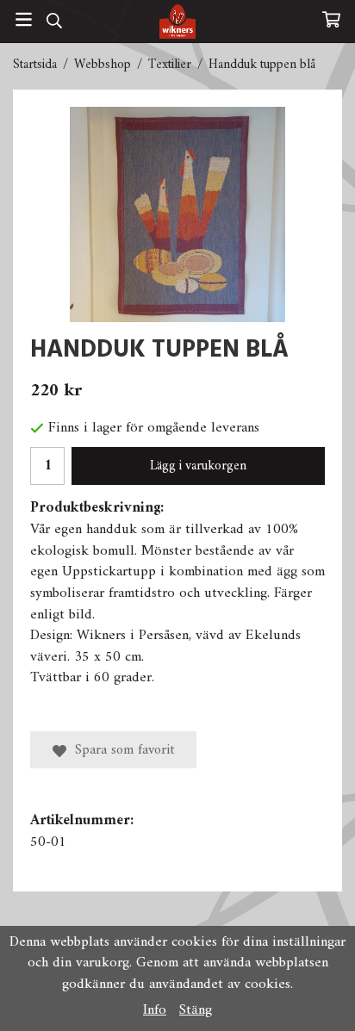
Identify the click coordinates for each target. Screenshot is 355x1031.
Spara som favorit (120, 750)
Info (154, 1010)
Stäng (195, 1010)
